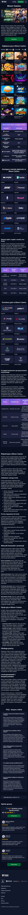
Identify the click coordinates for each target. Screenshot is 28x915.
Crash (16, 49)
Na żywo (10, 49)
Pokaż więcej (14, 864)
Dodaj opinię (14, 815)
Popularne (3, 49)
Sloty (23, 49)
